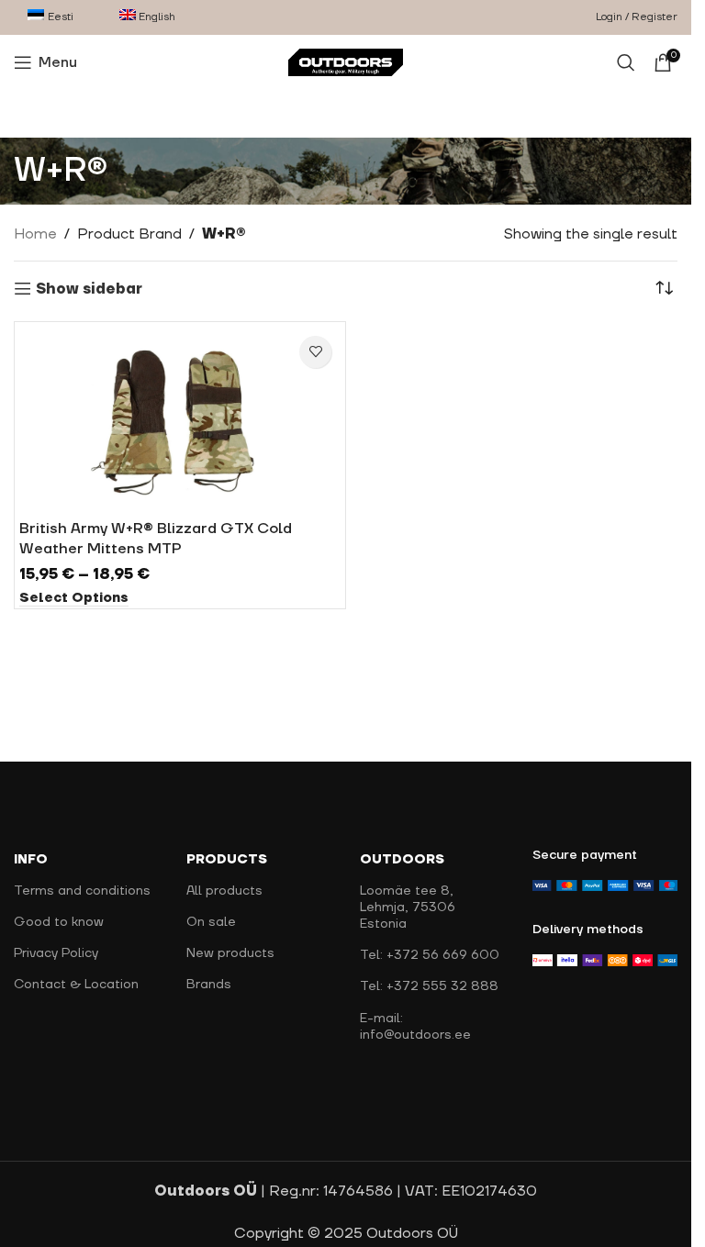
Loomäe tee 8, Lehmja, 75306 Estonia (407, 907)
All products (224, 891)
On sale (211, 922)
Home (35, 234)
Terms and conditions (82, 891)
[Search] (626, 62)
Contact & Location (76, 984)
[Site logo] (345, 61)
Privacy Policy (56, 953)
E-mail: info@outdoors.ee (415, 1026)
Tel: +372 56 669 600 (429, 955)
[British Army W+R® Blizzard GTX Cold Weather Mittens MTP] (180, 418)
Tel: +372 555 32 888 (429, 986)
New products (230, 953)
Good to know (59, 922)
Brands (208, 984)
